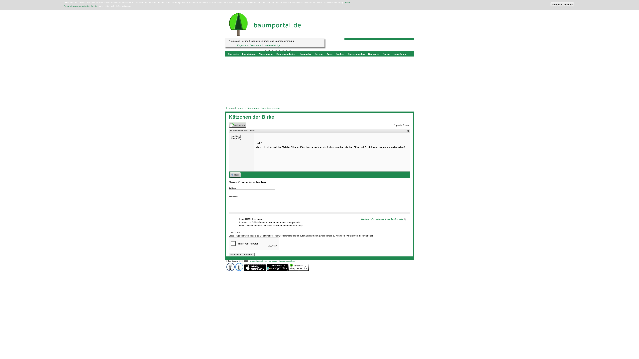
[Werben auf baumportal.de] (298, 270)
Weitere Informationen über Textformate (382, 219)
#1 (408, 131)
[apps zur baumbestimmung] (277, 270)
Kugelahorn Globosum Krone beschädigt (258, 45)
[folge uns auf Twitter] (239, 270)
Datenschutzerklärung (287, 261)
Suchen (340, 54)
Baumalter (374, 54)
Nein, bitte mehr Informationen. (115, 6)
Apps (329, 54)
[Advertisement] (319, 81)
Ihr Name (232, 188)
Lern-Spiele (400, 54)
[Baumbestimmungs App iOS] (255, 270)
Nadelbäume (266, 54)
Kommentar (234, 197)
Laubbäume (249, 54)
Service (319, 54)
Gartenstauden (356, 54)
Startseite (233, 54)
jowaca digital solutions (258, 261)
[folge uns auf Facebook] (230, 270)
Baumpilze (306, 54)
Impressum (273, 261)
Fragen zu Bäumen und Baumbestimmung (257, 108)
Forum (386, 54)
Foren (229, 108)
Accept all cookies (562, 4)
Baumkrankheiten (286, 54)
